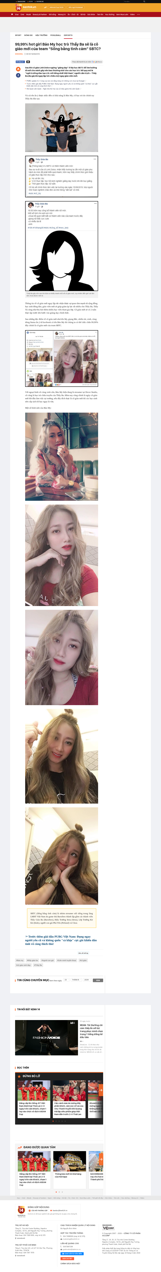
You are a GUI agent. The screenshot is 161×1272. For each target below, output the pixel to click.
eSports (68, 35)
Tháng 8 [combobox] (75, 980)
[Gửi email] (28, 62)
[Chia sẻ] (18, 75)
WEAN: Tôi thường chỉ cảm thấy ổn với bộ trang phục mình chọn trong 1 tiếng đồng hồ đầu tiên (91, 1031)
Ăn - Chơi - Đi (73, 14)
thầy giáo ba (33, 960)
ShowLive (40, 1)
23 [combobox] (66, 980)
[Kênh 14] (21, 1211)
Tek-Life (116, 1198)
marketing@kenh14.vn (71, 1239)
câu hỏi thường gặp (39, 1210)
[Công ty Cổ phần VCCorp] (108, 1227)
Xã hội (82, 14)
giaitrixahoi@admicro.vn (71, 1249)
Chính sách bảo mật (70, 1264)
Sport (18, 35)
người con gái (48, 960)
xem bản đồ (21, 1238)
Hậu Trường (41, 35)
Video (132, 14)
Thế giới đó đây (97, 1198)
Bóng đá (28, 35)
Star (17, 14)
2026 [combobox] (86, 980)
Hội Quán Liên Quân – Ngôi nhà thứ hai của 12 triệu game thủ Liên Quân (53, 89)
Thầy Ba (38, 965)
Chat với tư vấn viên (73, 1254)
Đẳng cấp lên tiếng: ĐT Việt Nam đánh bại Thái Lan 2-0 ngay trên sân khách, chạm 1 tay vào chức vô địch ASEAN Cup (32, 1108)
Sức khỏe (91, 14)
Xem (98, 980)
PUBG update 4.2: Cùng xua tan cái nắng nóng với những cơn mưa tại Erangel (56, 81)
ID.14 (30, 1)
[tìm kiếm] (144, 1)
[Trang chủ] (18, 69)
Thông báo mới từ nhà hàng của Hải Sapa (68, 1175)
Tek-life (100, 14)
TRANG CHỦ (12, 14)
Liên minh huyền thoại (67, 960)
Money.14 (62, 14)
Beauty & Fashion (40, 14)
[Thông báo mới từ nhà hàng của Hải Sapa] (69, 1161)
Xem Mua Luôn (122, 14)
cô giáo (84, 960)
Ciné (22, 14)
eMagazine (21, 1)
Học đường (109, 14)
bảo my (20, 960)
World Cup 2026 (57, 7)
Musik (28, 14)
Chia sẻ (20, 62)
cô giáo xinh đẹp (23, 965)
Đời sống (52, 14)
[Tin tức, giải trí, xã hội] (27, 8)
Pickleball (55, 35)
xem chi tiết (67, 1259)
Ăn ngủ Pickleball (76, 7)
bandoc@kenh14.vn (60, 1210)
